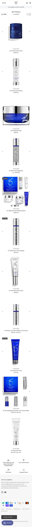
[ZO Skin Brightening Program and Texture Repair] (16, 391)
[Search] (6, 3)
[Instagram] (2, 492)
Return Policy (9, 509)
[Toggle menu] (2, 3)
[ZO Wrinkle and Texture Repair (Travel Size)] (16, 311)
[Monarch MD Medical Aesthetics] (16, 3)
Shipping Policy (17, 509)
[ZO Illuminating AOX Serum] (16, 271)
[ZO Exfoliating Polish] (16, 112)
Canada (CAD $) (8, 517)
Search (2, 509)
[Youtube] (5, 492)
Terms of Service (25, 509)
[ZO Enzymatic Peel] (16, 431)
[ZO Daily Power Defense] (16, 72)
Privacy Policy (4, 511)
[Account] (26, 3)
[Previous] (2, 31)
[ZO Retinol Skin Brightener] (16, 151)
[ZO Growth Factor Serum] (16, 32)
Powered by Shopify (23, 521)
